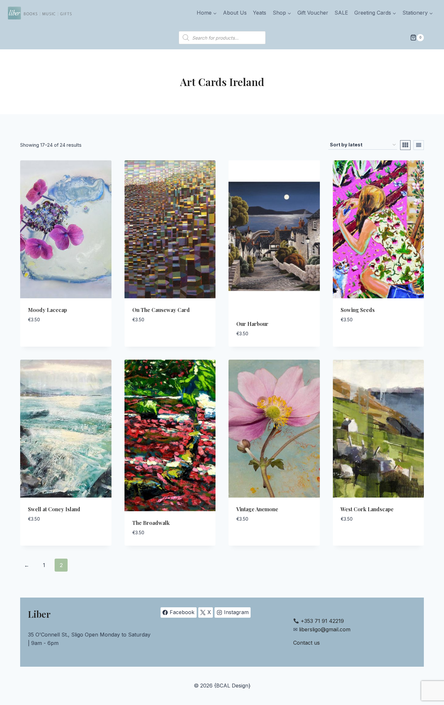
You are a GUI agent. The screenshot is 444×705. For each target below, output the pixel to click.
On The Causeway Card (161, 309)
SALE (341, 12)
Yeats (259, 12)
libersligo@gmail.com (324, 629)
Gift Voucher (312, 12)
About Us (235, 12)
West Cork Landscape (367, 509)
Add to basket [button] (47, 339)
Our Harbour (252, 323)
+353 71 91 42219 (322, 621)
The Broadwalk (151, 522)
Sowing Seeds (358, 309)
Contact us (306, 642)
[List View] (418, 145)
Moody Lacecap (47, 309)
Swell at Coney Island (54, 509)
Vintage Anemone (257, 509)
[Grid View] (405, 145)
